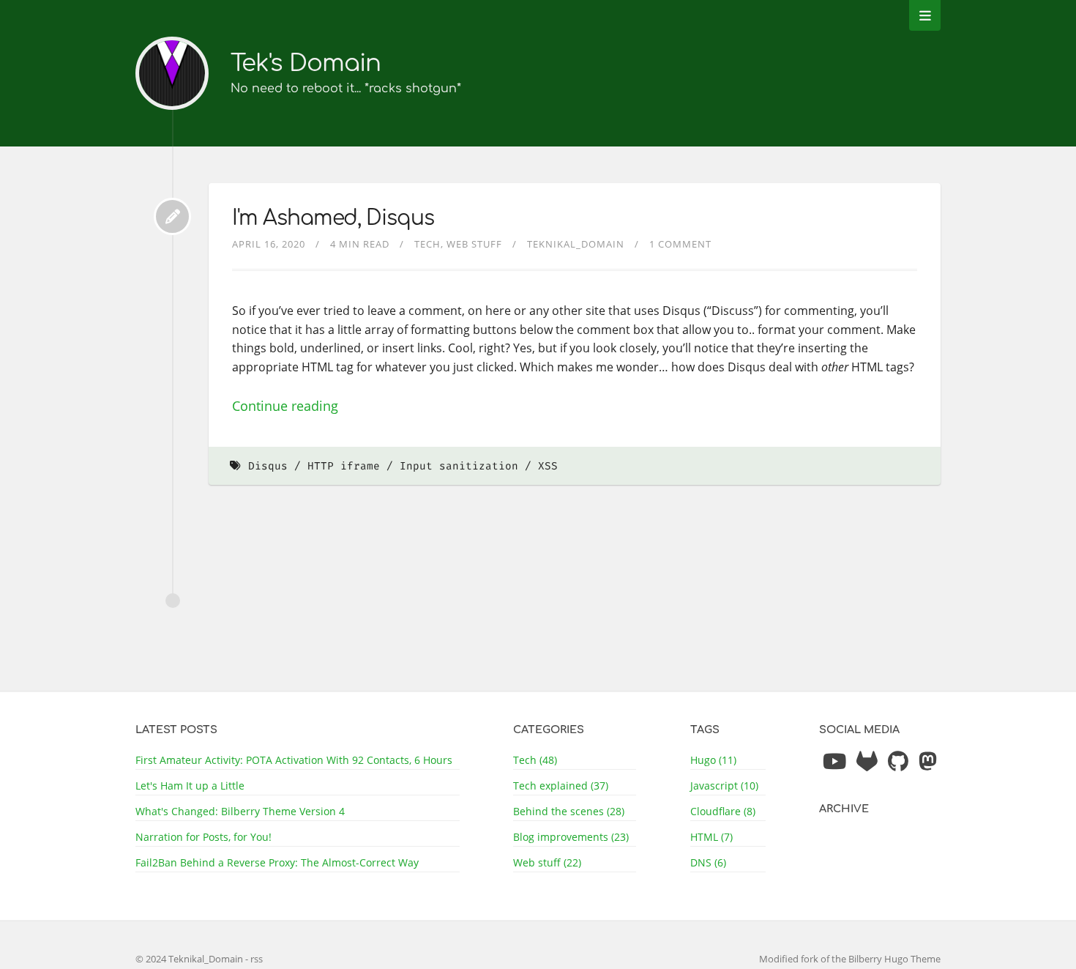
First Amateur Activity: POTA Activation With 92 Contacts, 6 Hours (293, 760)
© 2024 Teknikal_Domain (190, 958)
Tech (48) (535, 760)
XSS (548, 466)
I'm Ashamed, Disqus (333, 218)
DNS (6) (708, 862)
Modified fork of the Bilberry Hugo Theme (850, 958)
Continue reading (285, 406)
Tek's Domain (306, 63)
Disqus (268, 466)
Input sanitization (459, 466)
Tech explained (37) (560, 785)
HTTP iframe (343, 466)
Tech (427, 243)
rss (256, 958)
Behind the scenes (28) (568, 811)
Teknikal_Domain (575, 243)
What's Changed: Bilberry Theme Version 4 (240, 811)
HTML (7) (711, 837)
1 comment (680, 243)
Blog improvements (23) (571, 837)
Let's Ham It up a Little (189, 785)
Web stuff (474, 243)
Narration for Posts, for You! (203, 837)
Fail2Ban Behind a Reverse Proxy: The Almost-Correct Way (277, 862)
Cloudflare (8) (722, 811)
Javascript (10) (724, 785)
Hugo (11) (713, 760)
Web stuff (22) (547, 862)
